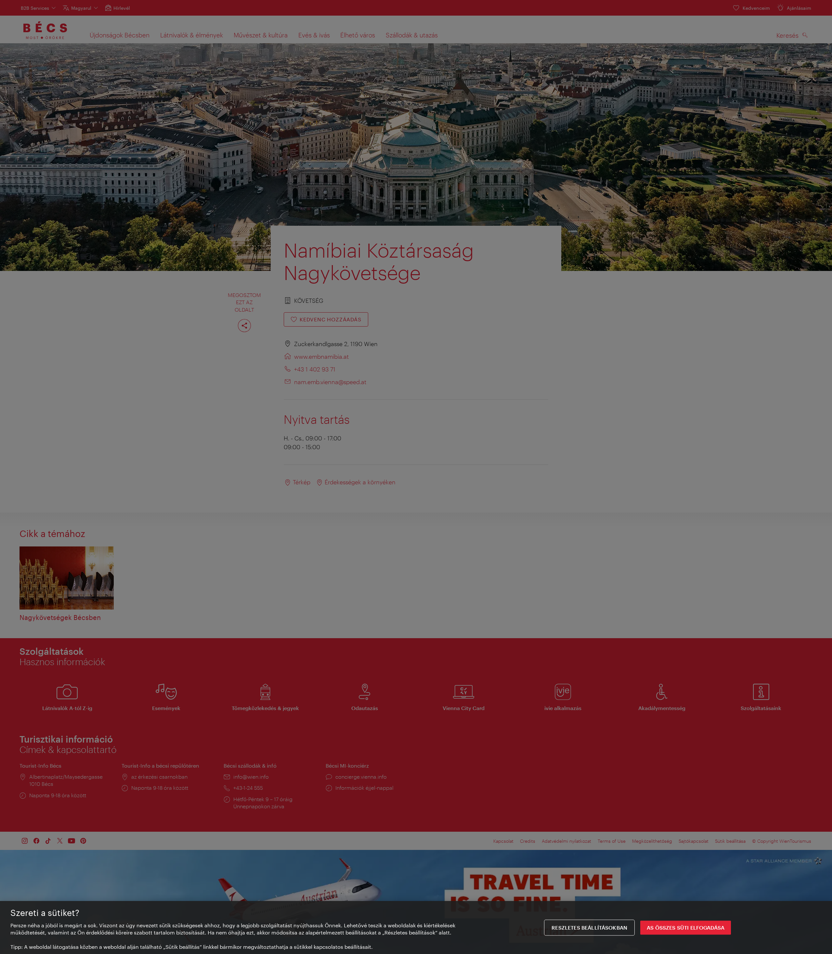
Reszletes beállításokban (589, 927)
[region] (416, 927)
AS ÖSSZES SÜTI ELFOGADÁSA (685, 927)
